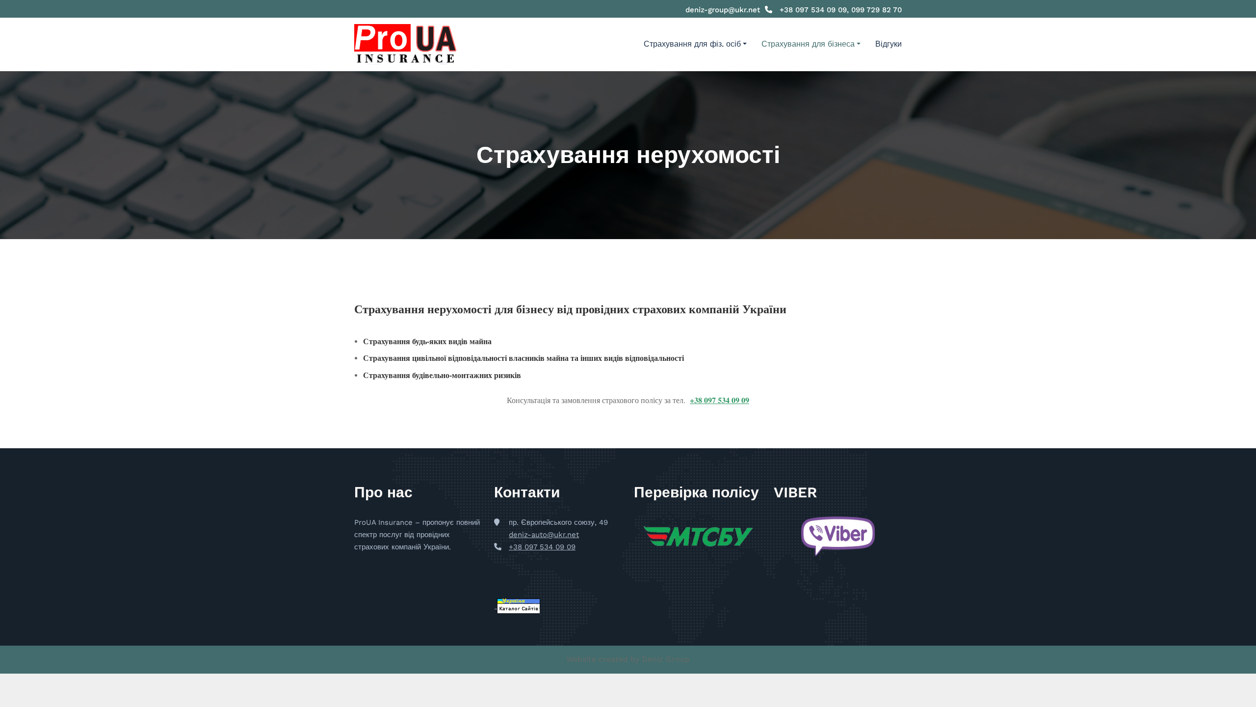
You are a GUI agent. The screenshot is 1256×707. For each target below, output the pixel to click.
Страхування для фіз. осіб (692, 44)
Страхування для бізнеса (808, 44)
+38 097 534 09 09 (719, 400)
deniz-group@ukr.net (722, 9)
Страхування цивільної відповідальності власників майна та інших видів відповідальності (523, 357)
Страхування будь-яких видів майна (427, 341)
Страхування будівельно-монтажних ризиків (442, 375)
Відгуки (888, 44)
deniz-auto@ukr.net (544, 534)
